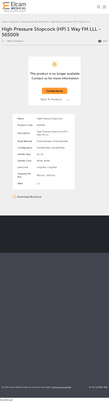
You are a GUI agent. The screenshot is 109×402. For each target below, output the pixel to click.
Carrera (6, 348)
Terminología (60, 336)
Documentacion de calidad (67, 332)
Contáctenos (54, 91)
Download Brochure (29, 196)
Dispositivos (8, 300)
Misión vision (8, 332)
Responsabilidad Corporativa (16, 336)
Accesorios (7, 303)
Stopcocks (14, 22)
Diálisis (57, 300)
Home (5, 22)
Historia (6, 352)
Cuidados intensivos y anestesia (70, 296)
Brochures (59, 329)
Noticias (58, 344)
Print (105, 41)
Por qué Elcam (9, 329)
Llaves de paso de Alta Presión (35, 22)
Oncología (59, 307)
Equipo (5, 344)
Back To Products (15, 41)
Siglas (56, 340)
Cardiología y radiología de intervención (74, 303)
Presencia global (10, 340)
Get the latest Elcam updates (58, 237)
